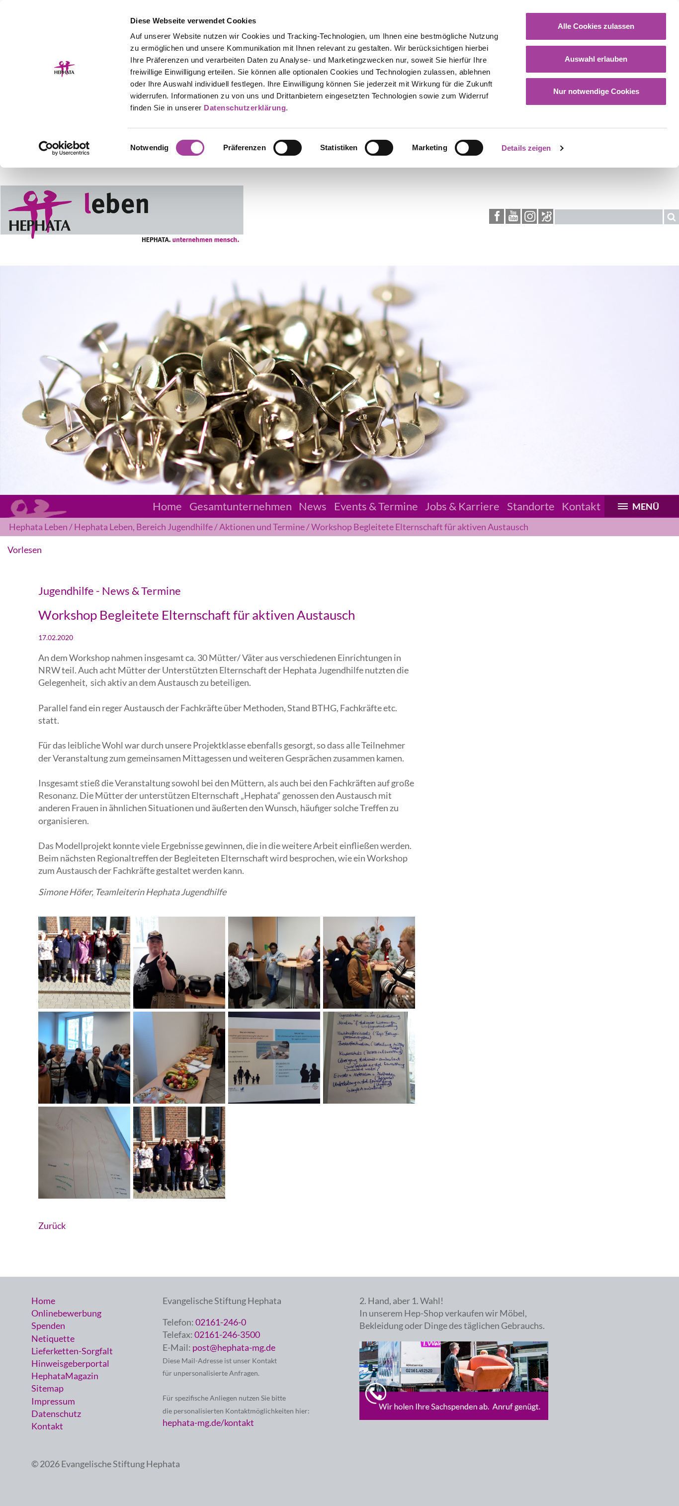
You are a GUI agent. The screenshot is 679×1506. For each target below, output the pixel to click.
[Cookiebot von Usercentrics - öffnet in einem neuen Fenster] (64, 148)
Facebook (496, 216)
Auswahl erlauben (596, 59)
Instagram (529, 216)
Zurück (52, 1225)
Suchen (671, 216)
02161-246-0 (220, 1322)
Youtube (513, 216)
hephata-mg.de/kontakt (208, 1422)
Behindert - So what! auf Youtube (545, 216)
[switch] (287, 148)
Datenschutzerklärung (245, 107)
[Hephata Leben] (122, 241)
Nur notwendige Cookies (596, 91)
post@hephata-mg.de (233, 1347)
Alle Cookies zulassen (596, 26)
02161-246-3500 (227, 1334)
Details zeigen (526, 148)
